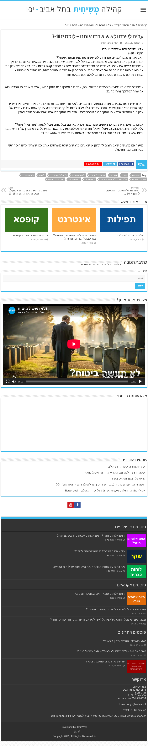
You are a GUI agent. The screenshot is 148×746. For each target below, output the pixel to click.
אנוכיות (113, 175)
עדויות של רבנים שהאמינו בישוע (128, 478)
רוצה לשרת (74, 179)
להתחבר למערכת (109, 264)
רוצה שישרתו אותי (56, 179)
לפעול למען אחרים (58, 175)
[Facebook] (77, 505)
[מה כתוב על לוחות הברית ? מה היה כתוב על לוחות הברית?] (136, 571)
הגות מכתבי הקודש (124, 25)
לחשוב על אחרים (97, 175)
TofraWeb (82, 727)
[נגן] (140, 381)
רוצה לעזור (90, 179)
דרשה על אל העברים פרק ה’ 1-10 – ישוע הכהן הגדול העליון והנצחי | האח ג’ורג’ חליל (100, 484)
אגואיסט (136, 175)
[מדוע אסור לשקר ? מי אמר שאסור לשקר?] (136, 556)
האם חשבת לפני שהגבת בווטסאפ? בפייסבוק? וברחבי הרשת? (74, 237)
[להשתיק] (14, 381)
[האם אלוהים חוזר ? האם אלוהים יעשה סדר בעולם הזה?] (136, 540)
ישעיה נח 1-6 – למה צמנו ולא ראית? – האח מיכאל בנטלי (115, 472)
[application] (74, 344)
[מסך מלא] (8, 381)
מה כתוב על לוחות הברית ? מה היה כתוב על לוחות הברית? (89, 566)
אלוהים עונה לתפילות (130, 235)
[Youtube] (70, 505)
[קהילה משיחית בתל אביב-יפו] (74, 9)
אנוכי (124, 175)
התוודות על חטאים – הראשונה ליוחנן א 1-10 (122, 191)
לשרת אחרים (28, 175)
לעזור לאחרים (78, 175)
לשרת (42, 175)
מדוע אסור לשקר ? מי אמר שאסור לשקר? (99, 551)
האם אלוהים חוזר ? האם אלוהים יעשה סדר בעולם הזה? (91, 535)
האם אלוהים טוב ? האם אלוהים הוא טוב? (99, 593)
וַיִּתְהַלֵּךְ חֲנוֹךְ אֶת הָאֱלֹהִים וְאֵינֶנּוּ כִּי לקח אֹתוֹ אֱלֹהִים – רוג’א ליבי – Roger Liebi (105, 490)
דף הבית (142, 25)
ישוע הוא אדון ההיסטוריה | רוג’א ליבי (126, 466)
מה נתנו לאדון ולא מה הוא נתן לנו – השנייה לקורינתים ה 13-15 (27, 191)
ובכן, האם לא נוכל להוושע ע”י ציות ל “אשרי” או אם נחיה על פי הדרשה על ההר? (98, 619)
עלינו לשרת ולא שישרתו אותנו (113, 179)
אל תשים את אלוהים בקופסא (30, 235)
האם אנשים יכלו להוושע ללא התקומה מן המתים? (116, 609)
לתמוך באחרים (139, 179)
